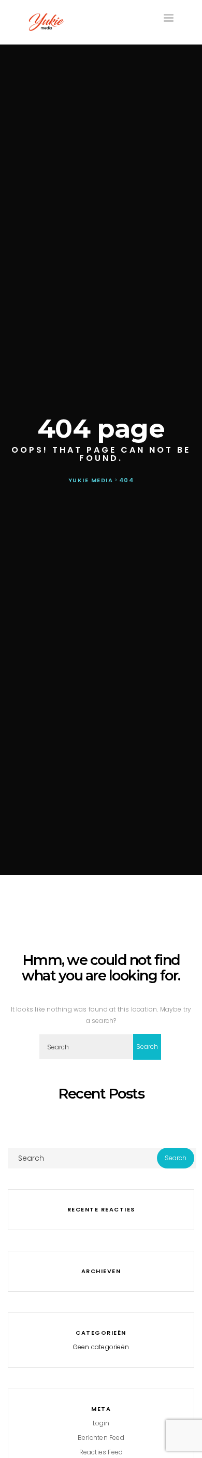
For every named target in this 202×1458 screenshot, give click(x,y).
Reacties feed (101, 1452)
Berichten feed (101, 1437)
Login (101, 1423)
